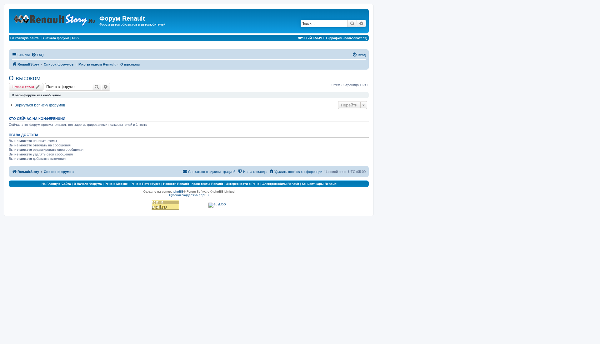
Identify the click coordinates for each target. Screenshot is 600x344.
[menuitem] (37, 55)
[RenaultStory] (54, 18)
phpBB (178, 191)
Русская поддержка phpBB (189, 195)
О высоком (25, 78)
